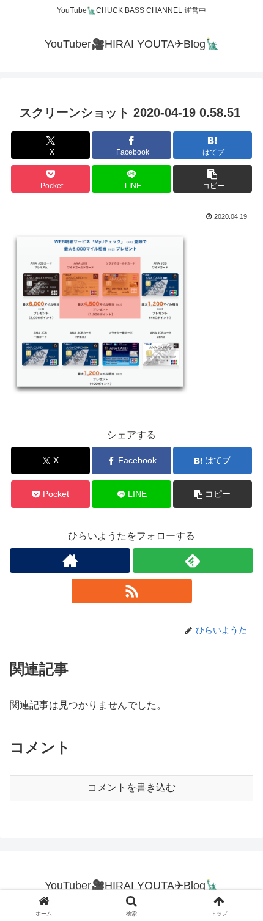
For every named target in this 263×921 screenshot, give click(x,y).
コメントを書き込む (131, 787)
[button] (212, 179)
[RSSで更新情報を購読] (132, 591)
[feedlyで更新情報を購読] (193, 560)
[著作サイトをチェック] (70, 560)
